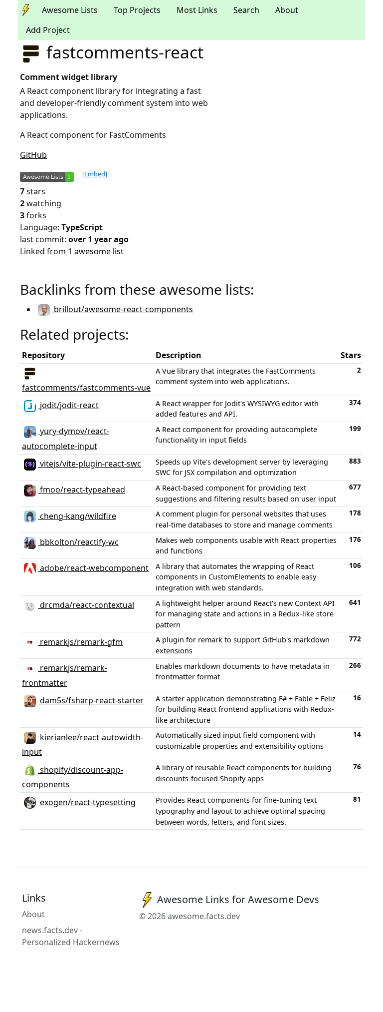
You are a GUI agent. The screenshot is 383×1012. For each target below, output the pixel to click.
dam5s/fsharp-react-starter (91, 700)
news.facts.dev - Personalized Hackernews (71, 936)
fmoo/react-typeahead (81, 489)
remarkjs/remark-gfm (80, 641)
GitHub (33, 154)
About (286, 9)
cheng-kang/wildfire (77, 515)
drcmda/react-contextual (86, 604)
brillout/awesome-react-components (122, 309)
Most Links (197, 9)
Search (246, 9)
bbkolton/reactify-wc (78, 541)
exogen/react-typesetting (87, 802)
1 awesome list (96, 251)
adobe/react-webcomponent (93, 567)
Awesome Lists (70, 9)
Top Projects (137, 9)
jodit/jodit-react (68, 405)
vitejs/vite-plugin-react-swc (89, 463)
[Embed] (94, 173)
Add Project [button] (48, 29)
